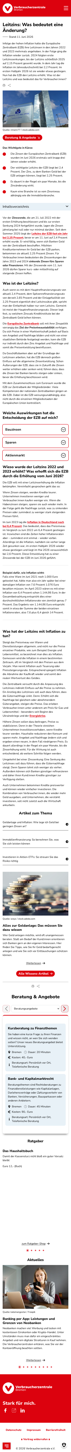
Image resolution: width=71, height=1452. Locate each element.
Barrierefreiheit (55, 1430)
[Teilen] (9, 85)
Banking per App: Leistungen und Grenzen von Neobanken (29, 1321)
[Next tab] (64, 1008)
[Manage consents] (64, 1445)
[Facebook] (5, 1410)
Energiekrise (37, 716)
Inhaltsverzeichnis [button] (16, 206)
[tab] (27, 1250)
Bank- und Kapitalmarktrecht (31, 1078)
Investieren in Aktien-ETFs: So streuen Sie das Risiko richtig (30, 859)
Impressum (34, 1430)
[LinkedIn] (22, 1410)
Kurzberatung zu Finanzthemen (32, 1028)
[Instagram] (14, 1410)
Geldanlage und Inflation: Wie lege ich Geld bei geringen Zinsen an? (31, 824)
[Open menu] (7, 1446)
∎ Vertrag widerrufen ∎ (35, 1439)
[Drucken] (4, 85)
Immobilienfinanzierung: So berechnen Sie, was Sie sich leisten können (31, 841)
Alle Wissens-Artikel (33, 974)
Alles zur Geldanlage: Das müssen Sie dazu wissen (32, 927)
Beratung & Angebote (20, 138)
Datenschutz (13, 1430)
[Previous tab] (6, 1008)
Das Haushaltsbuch (18, 1151)
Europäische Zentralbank (23, 323)
